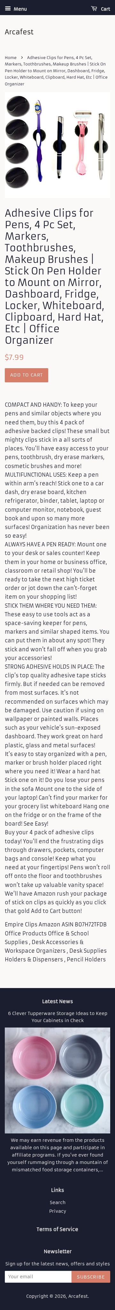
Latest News (57, 1001)
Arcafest (78, 1296)
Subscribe (91, 1277)
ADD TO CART (26, 375)
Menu (19, 9)
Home (11, 57)
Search (57, 1202)
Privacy (57, 1211)
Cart (105, 9)
